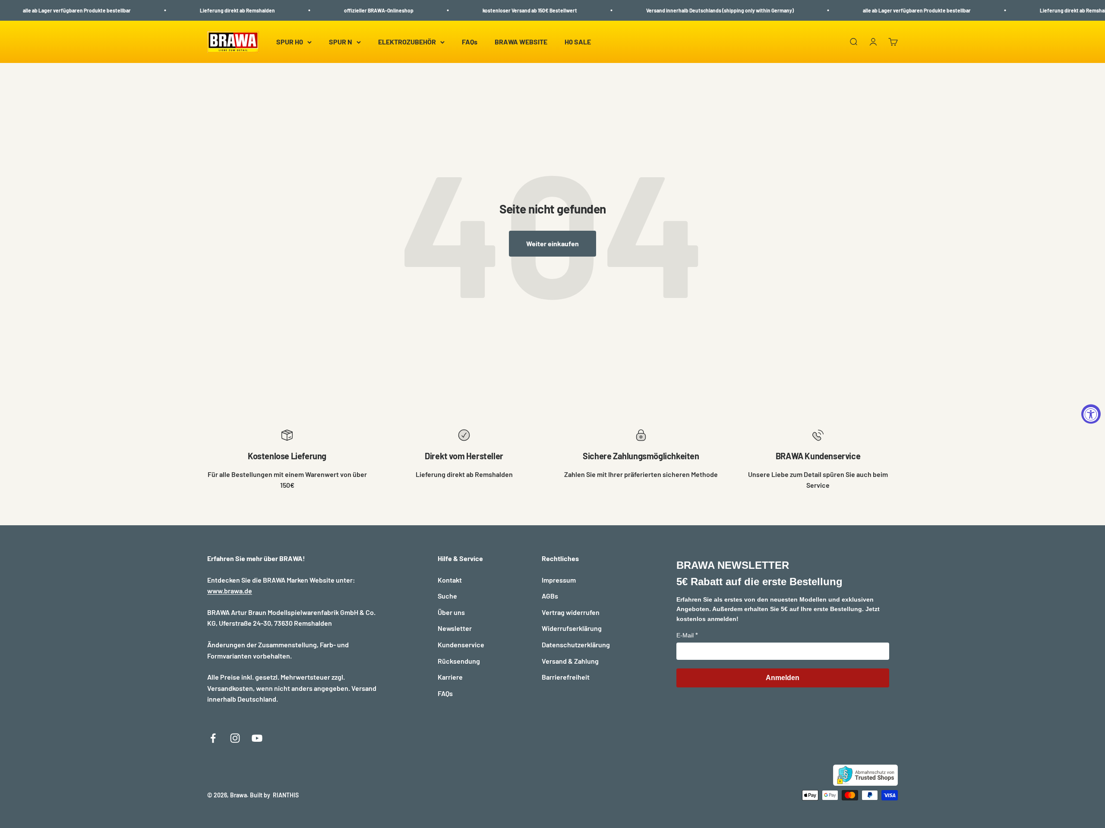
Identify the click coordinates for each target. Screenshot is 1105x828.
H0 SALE (578, 42)
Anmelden (782, 677)
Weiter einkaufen (552, 243)
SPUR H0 (289, 42)
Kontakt (450, 580)
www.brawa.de (229, 590)
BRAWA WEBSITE (521, 42)
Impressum (559, 580)
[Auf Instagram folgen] (235, 738)
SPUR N (340, 42)
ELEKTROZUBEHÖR (407, 42)
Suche (447, 596)
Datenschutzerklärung (576, 644)
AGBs (550, 596)
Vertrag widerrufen (571, 612)
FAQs (469, 42)
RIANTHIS (286, 795)
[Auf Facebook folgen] (213, 738)
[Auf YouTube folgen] (257, 738)
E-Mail (685, 635)
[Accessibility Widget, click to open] (1091, 414)
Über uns (451, 612)
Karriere (450, 677)
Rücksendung (459, 661)
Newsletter (455, 628)
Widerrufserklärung (572, 628)
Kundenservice (461, 644)
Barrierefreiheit (566, 677)
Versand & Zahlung (570, 661)
